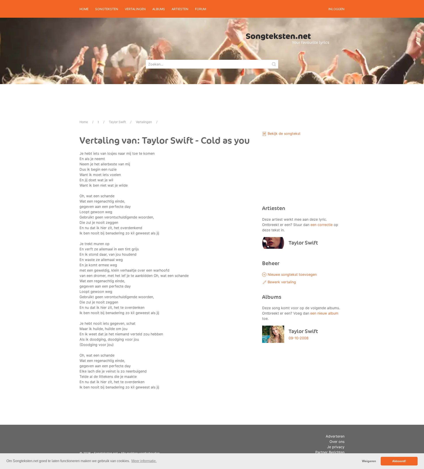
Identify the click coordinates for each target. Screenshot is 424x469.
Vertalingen (144, 122)
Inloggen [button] (336, 9)
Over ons (336, 441)
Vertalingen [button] (135, 9)
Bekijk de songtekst (284, 133)
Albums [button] (158, 9)
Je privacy (335, 447)
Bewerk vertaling (281, 282)
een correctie (321, 224)
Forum (200, 9)
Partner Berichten (329, 452)
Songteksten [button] (106, 9)
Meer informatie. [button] (144, 461)
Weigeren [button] (369, 461)
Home (84, 9)
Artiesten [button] (180, 9)
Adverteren (335, 436)
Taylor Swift (117, 122)
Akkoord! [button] (399, 461)
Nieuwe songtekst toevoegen (292, 274)
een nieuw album (324, 313)
